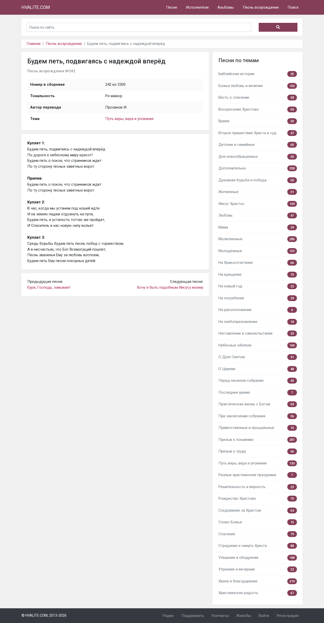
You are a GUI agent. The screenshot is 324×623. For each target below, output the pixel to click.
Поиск (293, 7)
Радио (168, 615)
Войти (264, 615)
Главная (33, 43)
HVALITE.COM (36, 7)
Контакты (220, 615)
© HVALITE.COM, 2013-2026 (44, 615)
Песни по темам (238, 60)
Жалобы (243, 615)
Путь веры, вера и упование (129, 118)
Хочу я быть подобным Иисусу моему (170, 287)
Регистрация (288, 615)
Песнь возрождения (261, 7)
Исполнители (197, 7)
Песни (171, 7)
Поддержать (192, 615)
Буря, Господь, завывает (49, 287)
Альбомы (225, 7)
